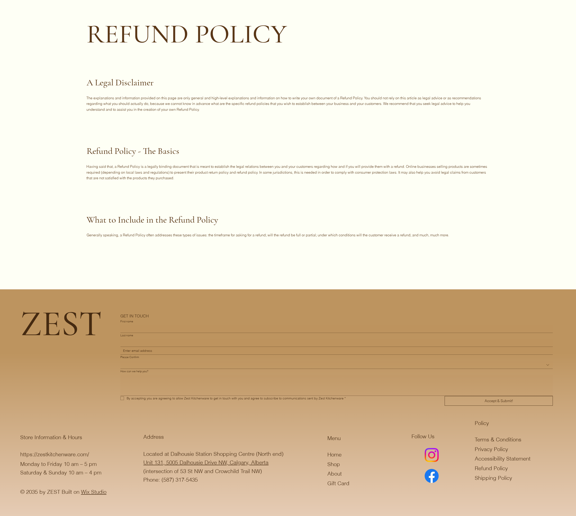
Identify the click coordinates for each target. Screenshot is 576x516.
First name (126, 321)
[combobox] (336, 365)
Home (334, 454)
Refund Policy (491, 468)
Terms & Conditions (498, 439)
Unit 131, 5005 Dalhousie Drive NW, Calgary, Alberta (205, 462)
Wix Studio (93, 492)
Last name (126, 335)
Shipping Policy (493, 478)
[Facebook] (431, 476)
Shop (333, 464)
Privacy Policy (491, 449)
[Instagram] (431, 455)
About (334, 473)
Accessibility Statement (503, 458)
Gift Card (338, 483)
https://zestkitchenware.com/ (54, 454)
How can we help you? (134, 371)
